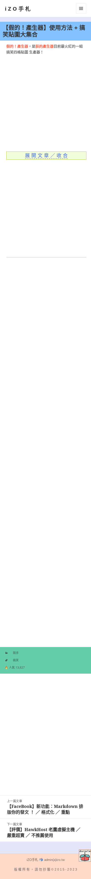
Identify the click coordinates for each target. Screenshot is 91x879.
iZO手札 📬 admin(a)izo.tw (46, 860)
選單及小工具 (81, 8)
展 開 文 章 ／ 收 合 (46, 155)
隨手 (16, 653)
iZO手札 (18, 8)
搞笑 (16, 660)
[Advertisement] (45, 100)
